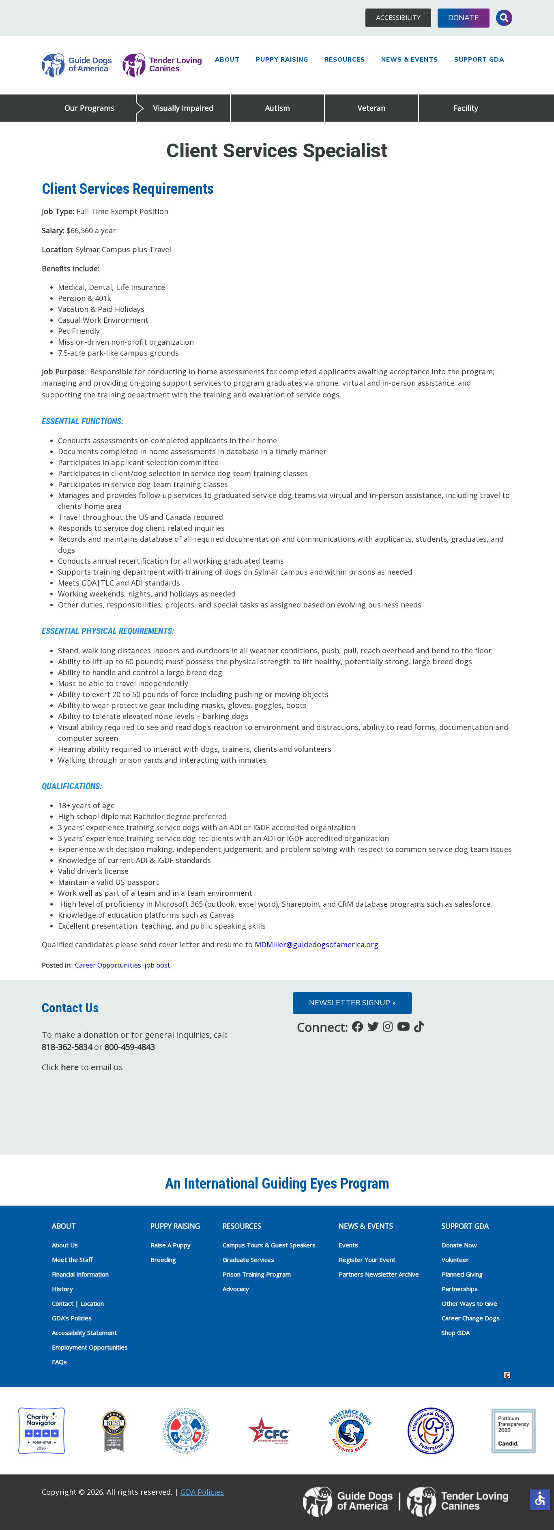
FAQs (59, 1362)
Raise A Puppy (170, 1245)
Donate (463, 18)
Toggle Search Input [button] (504, 18)
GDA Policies (202, 1492)
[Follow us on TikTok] (419, 1026)
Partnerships (460, 1289)
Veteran (371, 108)
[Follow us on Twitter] (373, 1026)
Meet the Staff (72, 1259)
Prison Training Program (257, 1274)
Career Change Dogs (471, 1318)
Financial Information (80, 1274)
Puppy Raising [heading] (175, 1226)
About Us (65, 1245)
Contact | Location (78, 1303)
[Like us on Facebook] (357, 1026)
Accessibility (398, 18)
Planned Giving (462, 1274)
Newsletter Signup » (352, 1003)
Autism (277, 108)
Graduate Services (248, 1259)
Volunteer (455, 1259)
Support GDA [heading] (465, 1226)
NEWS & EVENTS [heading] (366, 1226)
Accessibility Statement (84, 1332)
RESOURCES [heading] (242, 1226)
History (62, 1289)
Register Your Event (367, 1259)
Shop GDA (456, 1332)
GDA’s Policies (72, 1318)
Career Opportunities (108, 965)
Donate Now (459, 1245)
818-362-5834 (67, 1046)
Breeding (163, 1259)
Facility (465, 108)
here (70, 1067)
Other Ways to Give (469, 1303)
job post (157, 965)
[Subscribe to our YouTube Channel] (403, 1026)
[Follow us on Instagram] (388, 1026)
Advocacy (236, 1289)
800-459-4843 (130, 1046)
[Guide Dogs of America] (122, 65)
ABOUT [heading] (64, 1226)
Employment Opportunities (90, 1347)
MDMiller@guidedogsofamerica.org (315, 944)
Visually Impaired (183, 108)
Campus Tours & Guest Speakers (269, 1245)
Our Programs (89, 108)
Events (348, 1245)
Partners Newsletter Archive (379, 1274)
